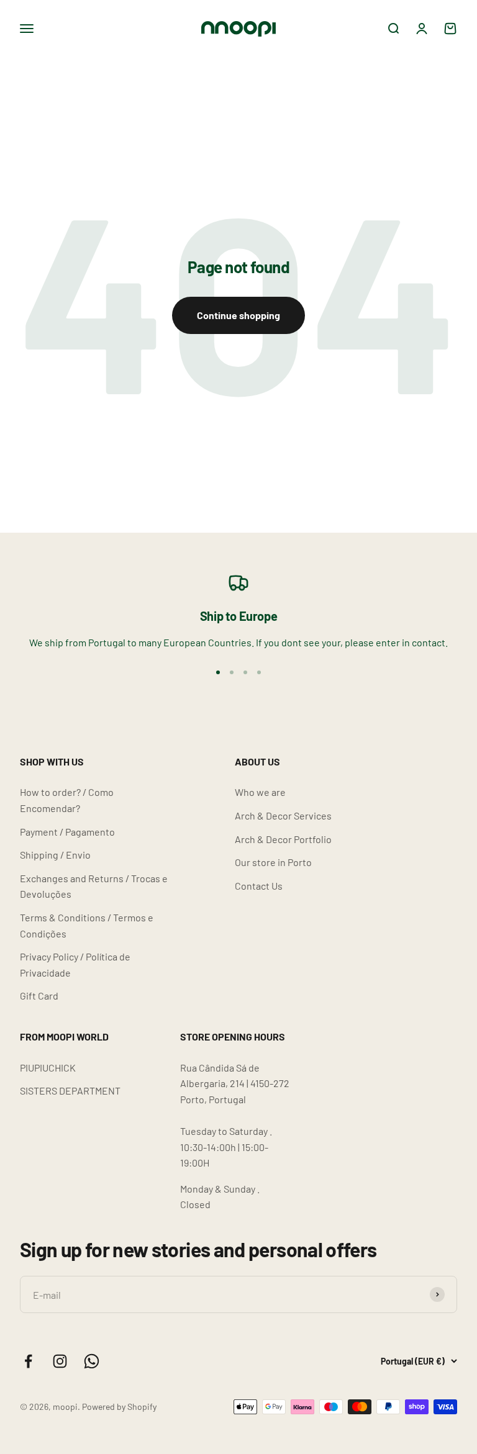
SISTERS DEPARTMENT (70, 1090)
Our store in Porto (273, 862)
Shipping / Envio (55, 854)
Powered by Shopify (119, 1406)
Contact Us (259, 886)
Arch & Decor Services (283, 815)
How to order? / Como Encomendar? (67, 800)
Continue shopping (238, 315)
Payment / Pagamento (67, 832)
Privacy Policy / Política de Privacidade (75, 964)
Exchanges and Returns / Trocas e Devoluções (94, 886)
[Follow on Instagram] (60, 1361)
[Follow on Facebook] (28, 1361)
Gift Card (39, 995)
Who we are (260, 792)
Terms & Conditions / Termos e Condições (86, 925)
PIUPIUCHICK (48, 1067)
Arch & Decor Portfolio (283, 839)
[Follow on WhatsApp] (91, 1361)
